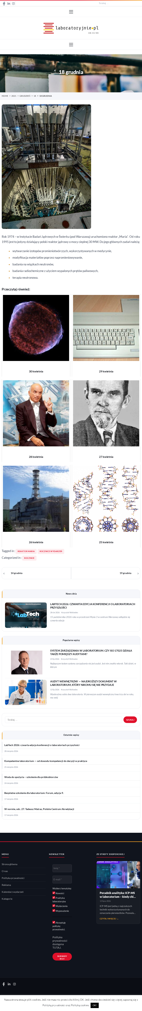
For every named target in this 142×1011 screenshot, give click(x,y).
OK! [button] (95, 1005)
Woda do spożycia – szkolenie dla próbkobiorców (31, 777)
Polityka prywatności (13, 878)
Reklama (6, 885)
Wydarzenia (61, 906)
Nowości (59, 893)
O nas (5, 871)
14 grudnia (16, 573)
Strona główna (9, 864)
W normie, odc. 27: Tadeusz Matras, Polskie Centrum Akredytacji (39, 809)
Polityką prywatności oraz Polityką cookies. (65, 1005)
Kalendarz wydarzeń (13, 892)
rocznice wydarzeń (51, 551)
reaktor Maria (26, 551)
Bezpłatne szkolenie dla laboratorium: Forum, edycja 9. (34, 793)
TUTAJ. (56, 947)
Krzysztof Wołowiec (69, 612)
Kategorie (7, 898)
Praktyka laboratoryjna (59, 900)
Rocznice (29, 558)
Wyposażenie (62, 911)
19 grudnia (125, 573)
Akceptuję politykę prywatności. (59, 926)
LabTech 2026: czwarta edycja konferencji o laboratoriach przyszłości (41, 745)
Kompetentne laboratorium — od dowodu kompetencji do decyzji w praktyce (45, 761)
